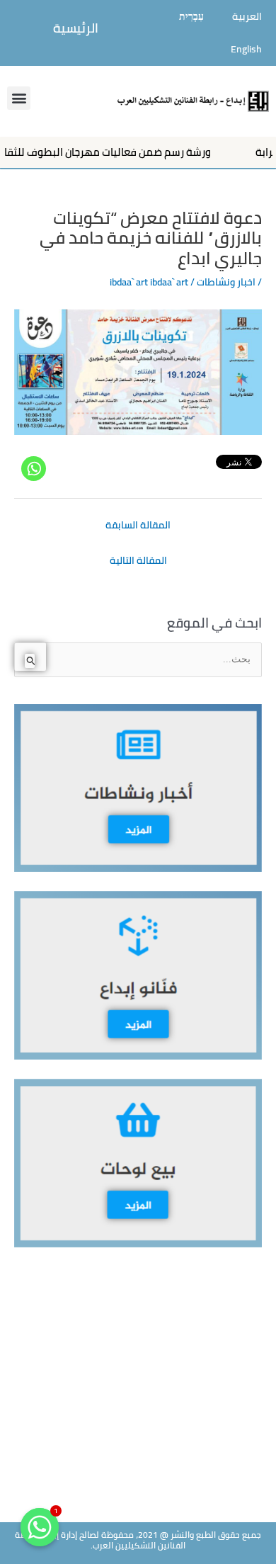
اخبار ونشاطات (226, 282)
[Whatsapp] (33, 468)
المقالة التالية (138, 560)
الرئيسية (75, 28)
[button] (18, 98)
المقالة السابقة (138, 525)
